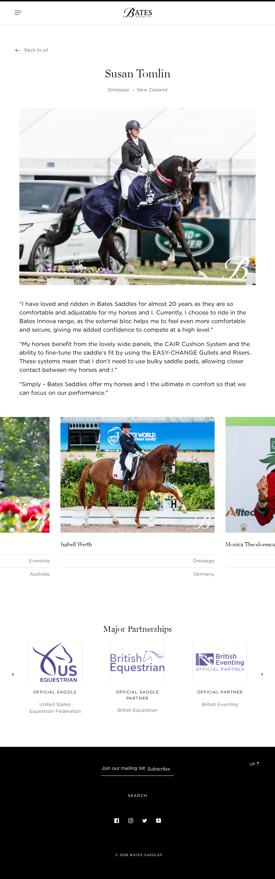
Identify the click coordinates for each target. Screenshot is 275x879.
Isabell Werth (76, 544)
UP (253, 764)
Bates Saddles (146, 855)
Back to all (36, 50)
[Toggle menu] (17, 12)
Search (137, 795)
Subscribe (159, 769)
